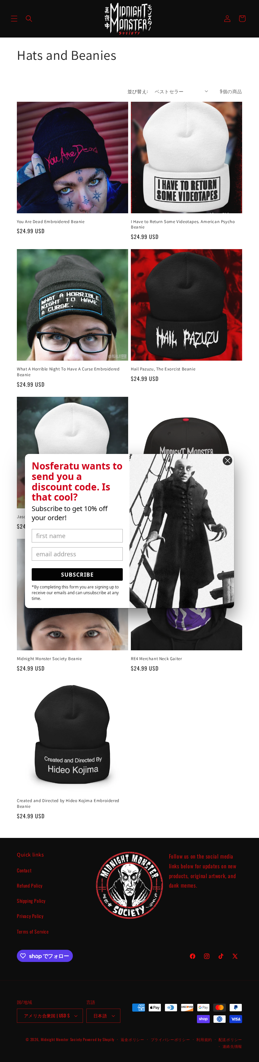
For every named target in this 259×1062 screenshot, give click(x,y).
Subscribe (77, 574)
